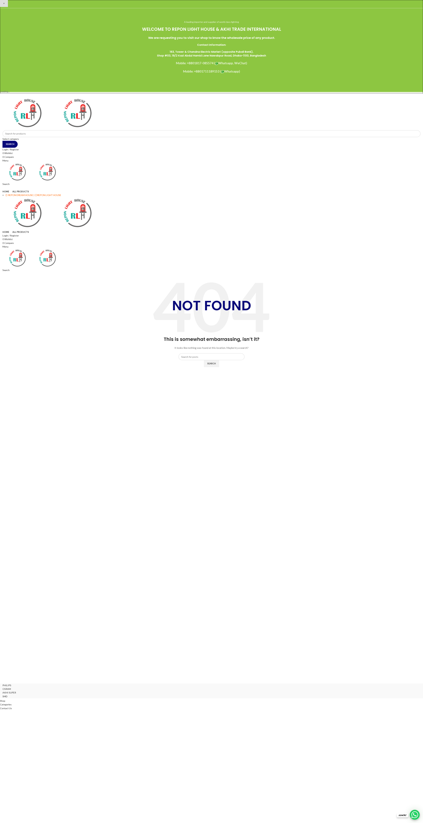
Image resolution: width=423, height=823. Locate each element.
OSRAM (6, 689)
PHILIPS (6, 685)
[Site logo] (27, 113)
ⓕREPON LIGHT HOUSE (48, 195)
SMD (4, 696)
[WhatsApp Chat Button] (415, 815)
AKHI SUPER (9, 692)
